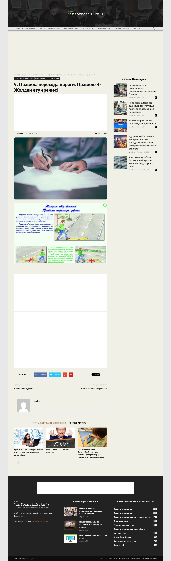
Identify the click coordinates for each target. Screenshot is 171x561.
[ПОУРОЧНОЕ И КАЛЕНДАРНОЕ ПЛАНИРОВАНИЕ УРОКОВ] (85, 14)
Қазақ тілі (119, 545)
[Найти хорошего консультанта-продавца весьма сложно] (70, 511)
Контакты (113, 558)
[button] (153, 29)
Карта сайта (124, 558)
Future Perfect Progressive (94, 388)
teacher (20, 133)
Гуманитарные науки (49, 28)
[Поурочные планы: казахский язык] (70, 538)
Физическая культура (125, 541)
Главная (103, 558)
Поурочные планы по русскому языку (132, 517)
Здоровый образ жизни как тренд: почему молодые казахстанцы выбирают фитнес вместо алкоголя (142, 142)
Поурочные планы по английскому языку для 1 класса (91, 524)
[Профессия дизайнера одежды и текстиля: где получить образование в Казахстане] (120, 108)
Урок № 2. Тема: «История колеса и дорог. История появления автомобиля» (28, 452)
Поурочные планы (53, 78)
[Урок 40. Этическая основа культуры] (60, 438)
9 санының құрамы (23, 388)
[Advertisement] (85, 50)
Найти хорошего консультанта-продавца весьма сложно (90, 511)
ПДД (24, 74)
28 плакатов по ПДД (36, 74)
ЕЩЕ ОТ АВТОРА (77, 423)
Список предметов (25, 28)
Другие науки (122, 28)
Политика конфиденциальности (144, 558)
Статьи (136, 28)
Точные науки (71, 28)
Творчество (88, 28)
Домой (17, 74)
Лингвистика (105, 28)
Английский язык (122, 537)
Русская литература (124, 525)
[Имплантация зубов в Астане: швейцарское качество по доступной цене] (120, 162)
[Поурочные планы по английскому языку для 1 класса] (70, 525)
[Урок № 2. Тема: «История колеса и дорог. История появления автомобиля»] (28, 438)
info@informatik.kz (40, 521)
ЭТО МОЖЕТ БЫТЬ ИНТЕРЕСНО (49, 423)
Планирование (40, 78)
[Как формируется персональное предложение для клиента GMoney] (120, 90)
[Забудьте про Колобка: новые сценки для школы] (120, 125)
